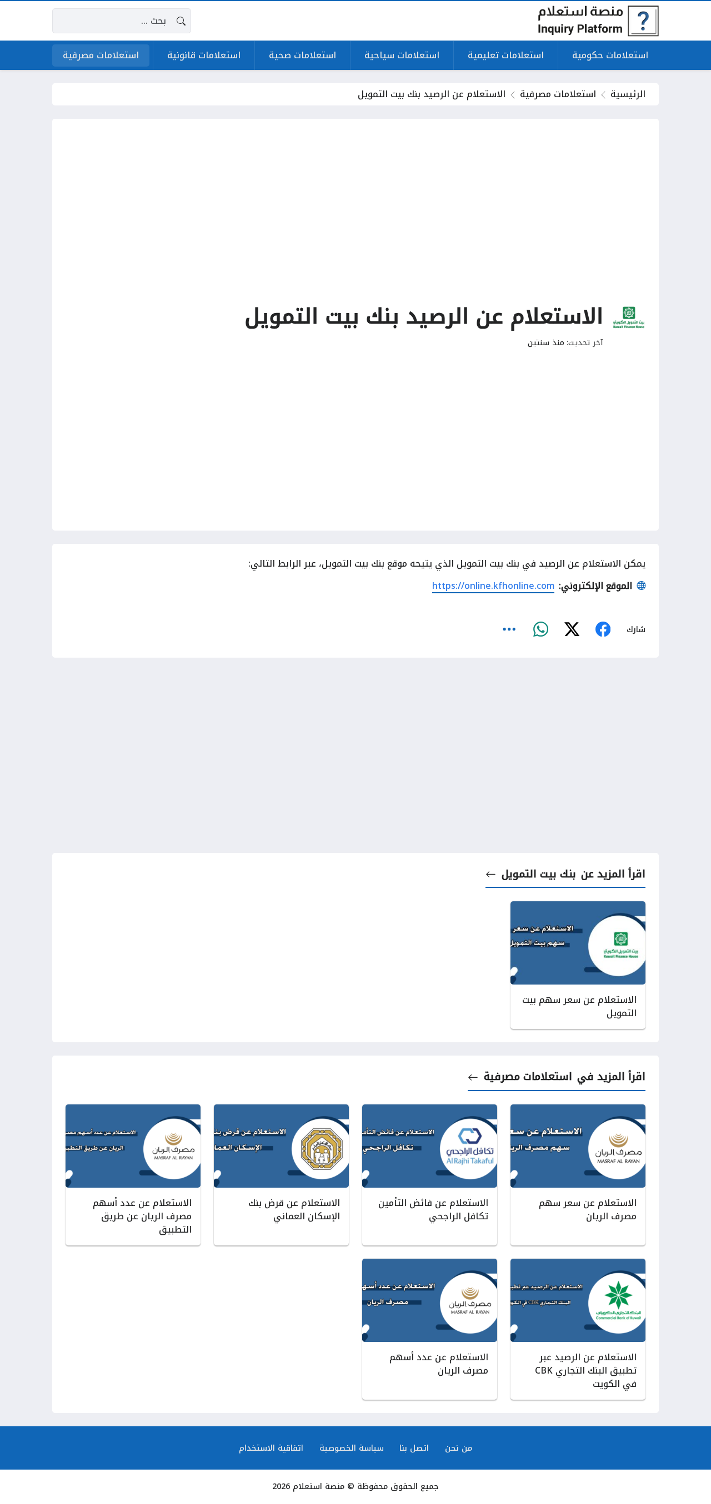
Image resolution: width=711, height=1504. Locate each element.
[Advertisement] (355, 209)
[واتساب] (540, 629)
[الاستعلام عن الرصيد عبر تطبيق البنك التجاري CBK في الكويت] (577, 1329)
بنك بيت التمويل (538, 874)
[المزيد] (509, 629)
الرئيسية (627, 94)
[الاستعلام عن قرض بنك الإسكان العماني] (281, 1174)
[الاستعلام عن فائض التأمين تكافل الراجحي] (429, 1174)
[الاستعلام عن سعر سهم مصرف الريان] (577, 1174)
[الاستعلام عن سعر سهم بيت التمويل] (577, 965)
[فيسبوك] (602, 629)
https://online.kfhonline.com (493, 585)
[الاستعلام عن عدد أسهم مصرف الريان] (429, 1329)
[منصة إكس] (571, 629)
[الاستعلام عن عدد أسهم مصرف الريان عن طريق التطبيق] (133, 1174)
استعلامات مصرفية (558, 94)
